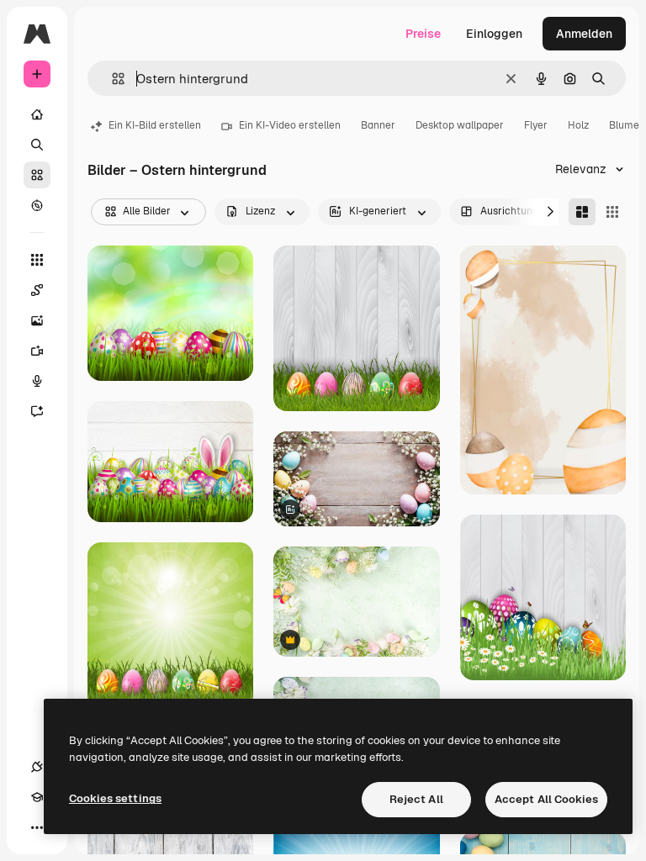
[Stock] (37, 174)
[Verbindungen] (37, 766)
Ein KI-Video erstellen (290, 125)
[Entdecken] (37, 205)
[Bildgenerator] (37, 320)
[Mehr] (37, 827)
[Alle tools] (37, 259)
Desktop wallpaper (460, 125)
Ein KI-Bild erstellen (155, 125)
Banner (378, 125)
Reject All (416, 799)
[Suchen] (37, 144)
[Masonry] (582, 211)
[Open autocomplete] (111, 78)
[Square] (612, 211)
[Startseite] (37, 114)
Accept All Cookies (546, 799)
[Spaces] (37, 290)
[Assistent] (37, 411)
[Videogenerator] (37, 350)
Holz (578, 125)
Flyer (536, 125)
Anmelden (584, 33)
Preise (423, 33)
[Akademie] (37, 797)
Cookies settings (115, 798)
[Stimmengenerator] (37, 380)
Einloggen (494, 33)
